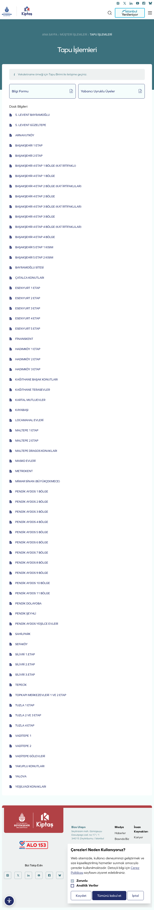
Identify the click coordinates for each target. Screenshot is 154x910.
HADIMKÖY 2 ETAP (27, 359)
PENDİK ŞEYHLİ (25, 613)
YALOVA (20, 776)
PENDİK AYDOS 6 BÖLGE (31, 542)
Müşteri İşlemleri (73, 34)
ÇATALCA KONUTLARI (29, 277)
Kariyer (138, 837)
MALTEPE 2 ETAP (26, 440)
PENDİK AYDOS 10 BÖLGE (32, 583)
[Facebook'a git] (144, 3)
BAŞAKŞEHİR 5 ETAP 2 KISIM (34, 257)
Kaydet (81, 895)
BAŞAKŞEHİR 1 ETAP (29, 145)
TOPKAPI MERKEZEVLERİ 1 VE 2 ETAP (40, 695)
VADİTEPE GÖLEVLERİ (30, 756)
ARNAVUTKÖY (24, 135)
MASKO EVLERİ (25, 460)
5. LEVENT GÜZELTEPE (30, 125)
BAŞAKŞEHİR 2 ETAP (29, 155)
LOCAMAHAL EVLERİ (29, 420)
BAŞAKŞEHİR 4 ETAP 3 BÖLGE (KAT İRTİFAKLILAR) (48, 206)
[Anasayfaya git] (7, 11)
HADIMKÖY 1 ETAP (27, 349)
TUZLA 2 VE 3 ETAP (28, 715)
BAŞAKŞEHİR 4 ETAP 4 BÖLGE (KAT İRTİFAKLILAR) (48, 226)
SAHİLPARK (22, 634)
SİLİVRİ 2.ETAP (25, 664)
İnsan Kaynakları (141, 829)
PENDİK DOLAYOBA (28, 603)
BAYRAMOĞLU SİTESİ (29, 267)
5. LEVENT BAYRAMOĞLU (32, 114)
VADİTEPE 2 (23, 746)
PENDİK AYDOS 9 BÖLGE (31, 572)
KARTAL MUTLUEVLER (30, 400)
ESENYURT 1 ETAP (27, 288)
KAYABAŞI (21, 410)
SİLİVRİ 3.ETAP (25, 674)
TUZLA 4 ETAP (24, 725)
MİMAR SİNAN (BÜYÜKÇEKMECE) (37, 481)
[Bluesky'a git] (150, 3)
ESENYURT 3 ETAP (27, 308)
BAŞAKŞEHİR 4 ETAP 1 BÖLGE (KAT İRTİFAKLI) (45, 165)
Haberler (120, 833)
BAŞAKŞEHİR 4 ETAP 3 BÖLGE (35, 216)
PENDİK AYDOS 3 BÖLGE (31, 511)
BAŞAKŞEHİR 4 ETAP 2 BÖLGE (35, 196)
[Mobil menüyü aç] (150, 13)
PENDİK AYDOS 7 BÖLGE (31, 552)
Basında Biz (122, 838)
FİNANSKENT (24, 338)
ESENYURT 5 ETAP (27, 328)
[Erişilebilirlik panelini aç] (9, 901)
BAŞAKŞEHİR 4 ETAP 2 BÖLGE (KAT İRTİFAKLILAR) (48, 186)
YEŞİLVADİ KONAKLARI (30, 786)
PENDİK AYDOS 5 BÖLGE (31, 532)
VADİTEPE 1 (23, 735)
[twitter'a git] (124, 3)
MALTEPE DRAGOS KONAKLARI (36, 450)
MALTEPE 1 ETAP (26, 430)
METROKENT (24, 471)
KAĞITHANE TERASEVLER (32, 389)
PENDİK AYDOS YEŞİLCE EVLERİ (36, 623)
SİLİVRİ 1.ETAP (25, 654)
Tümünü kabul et (109, 895)
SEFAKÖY (21, 644)
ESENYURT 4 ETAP (27, 318)
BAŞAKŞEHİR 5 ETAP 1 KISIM (34, 247)
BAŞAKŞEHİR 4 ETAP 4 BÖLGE (35, 237)
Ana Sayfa (49, 34)
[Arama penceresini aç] (110, 13)
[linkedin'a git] (131, 3)
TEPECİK (21, 684)
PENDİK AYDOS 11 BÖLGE (32, 593)
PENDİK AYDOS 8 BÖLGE (31, 562)
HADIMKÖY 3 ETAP (27, 369)
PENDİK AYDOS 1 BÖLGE (31, 491)
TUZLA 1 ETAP (24, 705)
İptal (135, 895)
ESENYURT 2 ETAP (27, 298)
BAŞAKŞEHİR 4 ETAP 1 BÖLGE (35, 176)
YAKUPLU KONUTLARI (30, 766)
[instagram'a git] (118, 3)
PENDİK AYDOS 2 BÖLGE (31, 501)
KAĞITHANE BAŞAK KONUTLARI (36, 379)
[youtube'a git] (137, 3)
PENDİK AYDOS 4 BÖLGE (31, 522)
